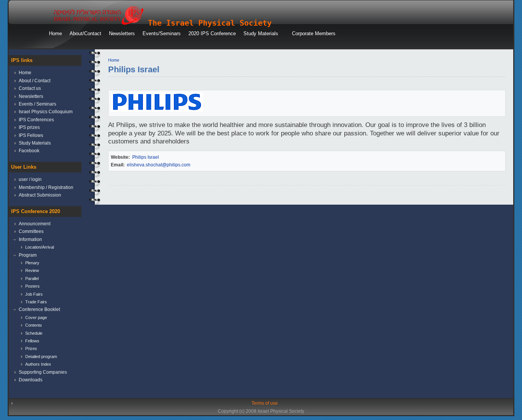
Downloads (30, 380)
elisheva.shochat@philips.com (158, 165)
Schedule (33, 333)
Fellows (32, 341)
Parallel (32, 278)
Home (113, 60)
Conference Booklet (39, 309)
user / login (30, 179)
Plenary (32, 262)
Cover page (36, 317)
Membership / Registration (46, 187)
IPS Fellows (31, 135)
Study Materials (35, 143)
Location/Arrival (39, 247)
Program (28, 255)
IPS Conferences (36, 119)
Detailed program (41, 356)
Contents (33, 325)
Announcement (34, 223)
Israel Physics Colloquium (46, 111)
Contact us (30, 88)
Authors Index (38, 364)
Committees (31, 231)
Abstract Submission (40, 195)
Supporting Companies (43, 372)
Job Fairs (34, 294)
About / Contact (34, 80)
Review (32, 270)
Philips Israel (145, 157)
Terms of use (264, 403)
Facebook (29, 150)
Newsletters (31, 96)
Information (30, 239)
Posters (32, 286)
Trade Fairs (36, 302)
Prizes (31, 348)
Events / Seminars (37, 104)
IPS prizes (29, 127)
